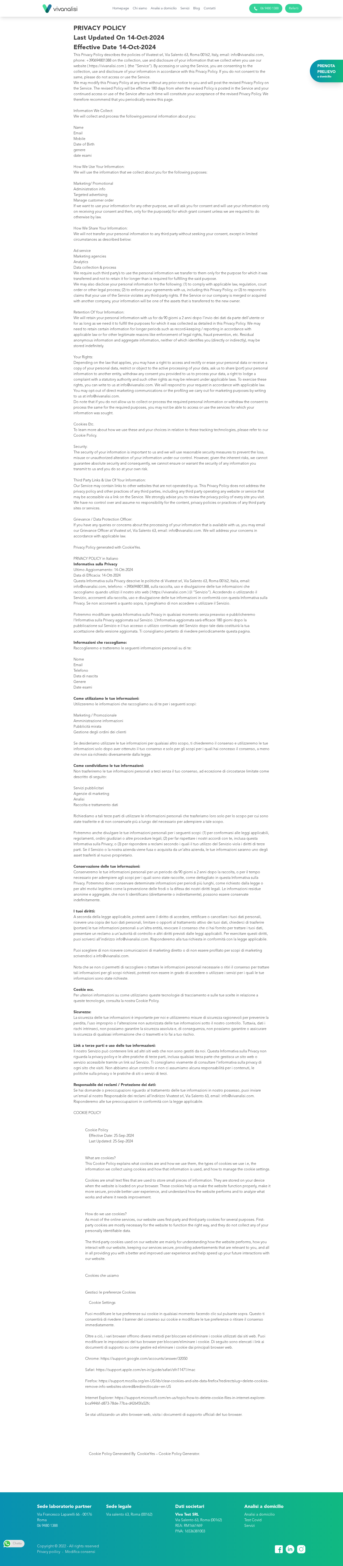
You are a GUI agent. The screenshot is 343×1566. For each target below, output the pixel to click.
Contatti (210, 8)
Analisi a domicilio (164, 8)
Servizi (184, 8)
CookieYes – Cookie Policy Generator (168, 1454)
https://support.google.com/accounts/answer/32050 (144, 1359)
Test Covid (253, 1520)
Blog (196, 8)
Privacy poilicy (48, 1552)
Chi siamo (140, 8)
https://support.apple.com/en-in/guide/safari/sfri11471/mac (145, 1370)
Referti (293, 8)
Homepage (120, 8)
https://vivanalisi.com (169, 592)
